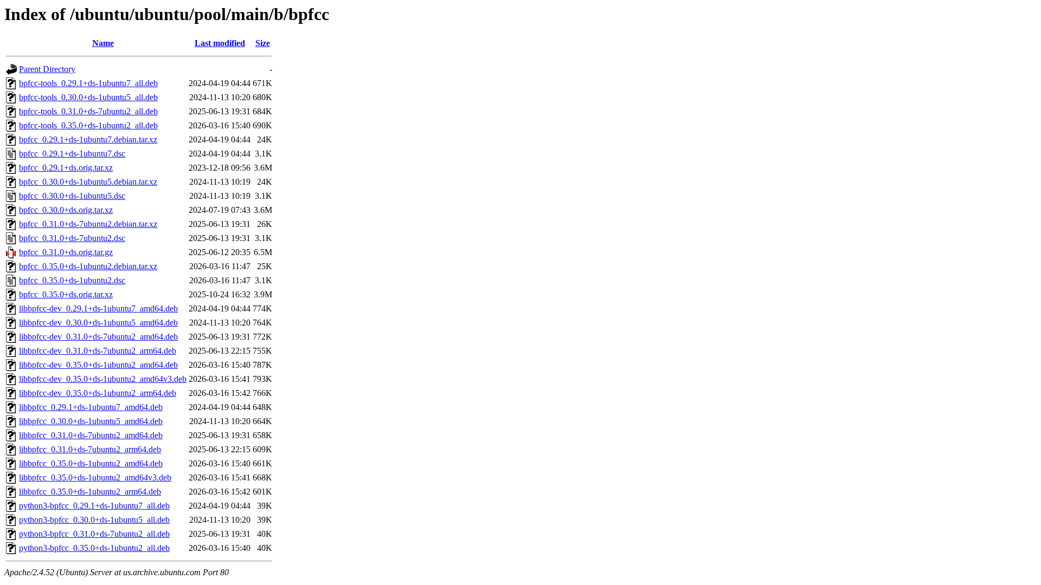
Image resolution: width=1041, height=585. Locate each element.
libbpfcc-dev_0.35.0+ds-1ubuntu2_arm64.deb (97, 393)
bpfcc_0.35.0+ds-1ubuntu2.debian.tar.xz (88, 266)
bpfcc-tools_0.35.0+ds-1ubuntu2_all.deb (88, 125)
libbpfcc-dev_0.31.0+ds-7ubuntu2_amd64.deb (98, 336)
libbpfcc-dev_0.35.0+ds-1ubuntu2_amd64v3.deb (103, 379)
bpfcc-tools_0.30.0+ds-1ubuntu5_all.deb (88, 97)
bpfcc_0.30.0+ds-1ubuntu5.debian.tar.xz (88, 181)
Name (103, 43)
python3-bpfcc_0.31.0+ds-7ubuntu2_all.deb (94, 533)
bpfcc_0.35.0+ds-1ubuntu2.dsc (72, 280)
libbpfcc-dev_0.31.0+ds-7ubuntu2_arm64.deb (97, 350)
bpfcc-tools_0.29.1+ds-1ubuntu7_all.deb (88, 83)
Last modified (220, 43)
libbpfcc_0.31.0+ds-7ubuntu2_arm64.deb (90, 449)
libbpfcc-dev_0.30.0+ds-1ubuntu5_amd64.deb (98, 322)
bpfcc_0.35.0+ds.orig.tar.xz (66, 294)
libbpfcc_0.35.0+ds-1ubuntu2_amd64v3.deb (95, 477)
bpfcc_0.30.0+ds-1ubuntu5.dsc (72, 195)
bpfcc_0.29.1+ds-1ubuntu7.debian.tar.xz (88, 139)
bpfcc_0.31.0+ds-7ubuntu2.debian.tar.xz (88, 224)
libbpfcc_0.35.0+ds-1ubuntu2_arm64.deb (90, 491)
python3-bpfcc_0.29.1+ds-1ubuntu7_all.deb (94, 505)
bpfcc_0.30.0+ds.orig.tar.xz (66, 209)
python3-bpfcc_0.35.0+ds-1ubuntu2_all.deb (94, 547)
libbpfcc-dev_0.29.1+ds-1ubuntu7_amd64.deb (98, 308)
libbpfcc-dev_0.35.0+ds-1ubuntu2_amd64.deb (98, 364)
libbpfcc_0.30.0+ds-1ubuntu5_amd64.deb (91, 421)
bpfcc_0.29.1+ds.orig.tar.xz (66, 167)
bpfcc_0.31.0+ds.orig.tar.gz (66, 252)
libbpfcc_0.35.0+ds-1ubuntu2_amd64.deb (91, 463)
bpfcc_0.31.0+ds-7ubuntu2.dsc (72, 238)
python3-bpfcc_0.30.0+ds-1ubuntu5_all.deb (94, 519)
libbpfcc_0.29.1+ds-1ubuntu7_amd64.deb (91, 407)
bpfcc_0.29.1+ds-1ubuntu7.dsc (72, 153)
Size (262, 43)
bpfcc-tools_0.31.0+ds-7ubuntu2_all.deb (88, 111)
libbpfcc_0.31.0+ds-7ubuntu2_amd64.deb (91, 435)
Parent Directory (47, 69)
